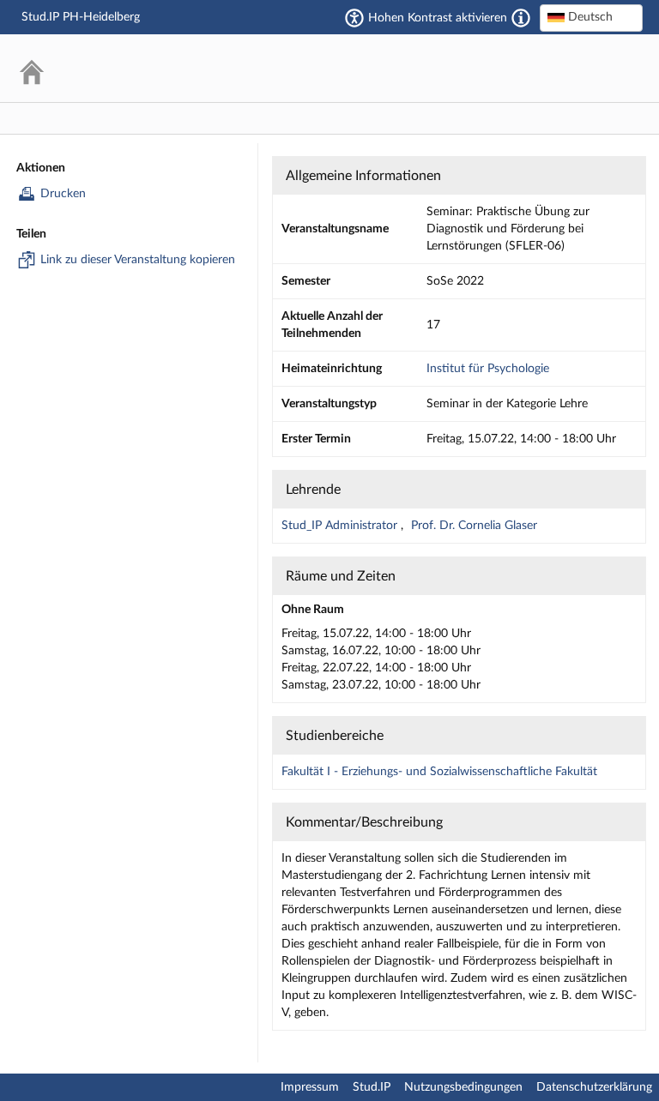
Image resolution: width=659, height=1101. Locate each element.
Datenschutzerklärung (594, 1087)
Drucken (63, 194)
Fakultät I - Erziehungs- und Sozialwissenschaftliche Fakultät (439, 772)
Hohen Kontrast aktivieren (437, 18)
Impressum (310, 1087)
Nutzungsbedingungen (463, 1087)
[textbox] (591, 17)
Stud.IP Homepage (577, 68)
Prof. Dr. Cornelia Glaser (474, 526)
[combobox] (591, 18)
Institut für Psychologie (487, 369)
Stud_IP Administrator (341, 526)
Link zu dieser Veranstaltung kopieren (137, 260)
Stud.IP (371, 1087)
